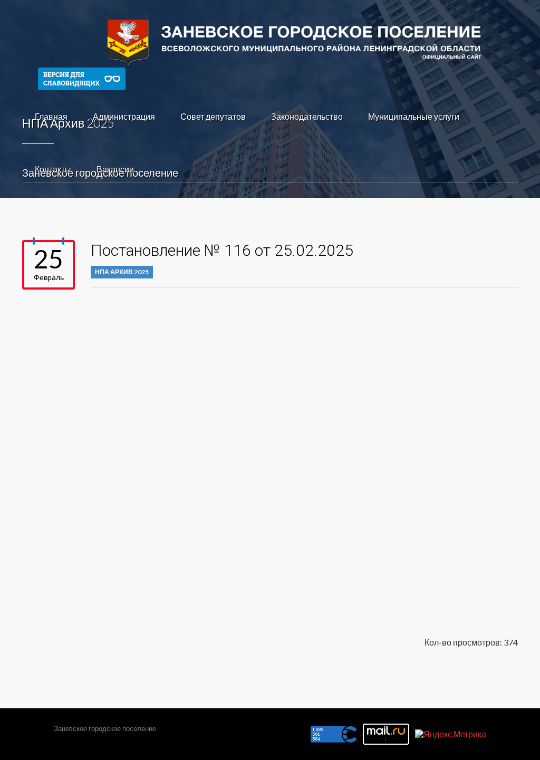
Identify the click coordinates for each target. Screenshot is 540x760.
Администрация (124, 116)
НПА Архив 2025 (122, 272)
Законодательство (307, 116)
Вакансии (115, 169)
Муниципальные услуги (413, 116)
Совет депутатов (213, 116)
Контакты (53, 169)
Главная (51, 116)
